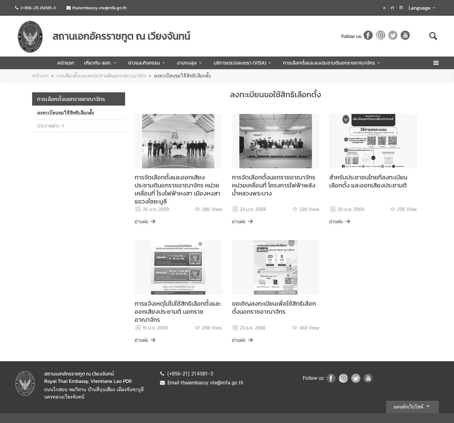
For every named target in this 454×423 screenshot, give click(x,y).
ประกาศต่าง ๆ (51, 126)
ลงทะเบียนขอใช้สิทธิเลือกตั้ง (182, 76)
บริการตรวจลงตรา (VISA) (240, 62)
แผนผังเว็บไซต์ (408, 407)
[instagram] (380, 36)
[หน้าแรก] (30, 37)
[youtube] (405, 36)
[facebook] (368, 36)
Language (420, 7)
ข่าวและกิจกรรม (144, 62)
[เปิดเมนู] (435, 63)
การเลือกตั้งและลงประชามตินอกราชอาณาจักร (329, 62)
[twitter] (393, 36)
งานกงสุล (187, 62)
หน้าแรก (65, 62)
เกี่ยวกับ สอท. (97, 62)
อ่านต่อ (141, 221)
